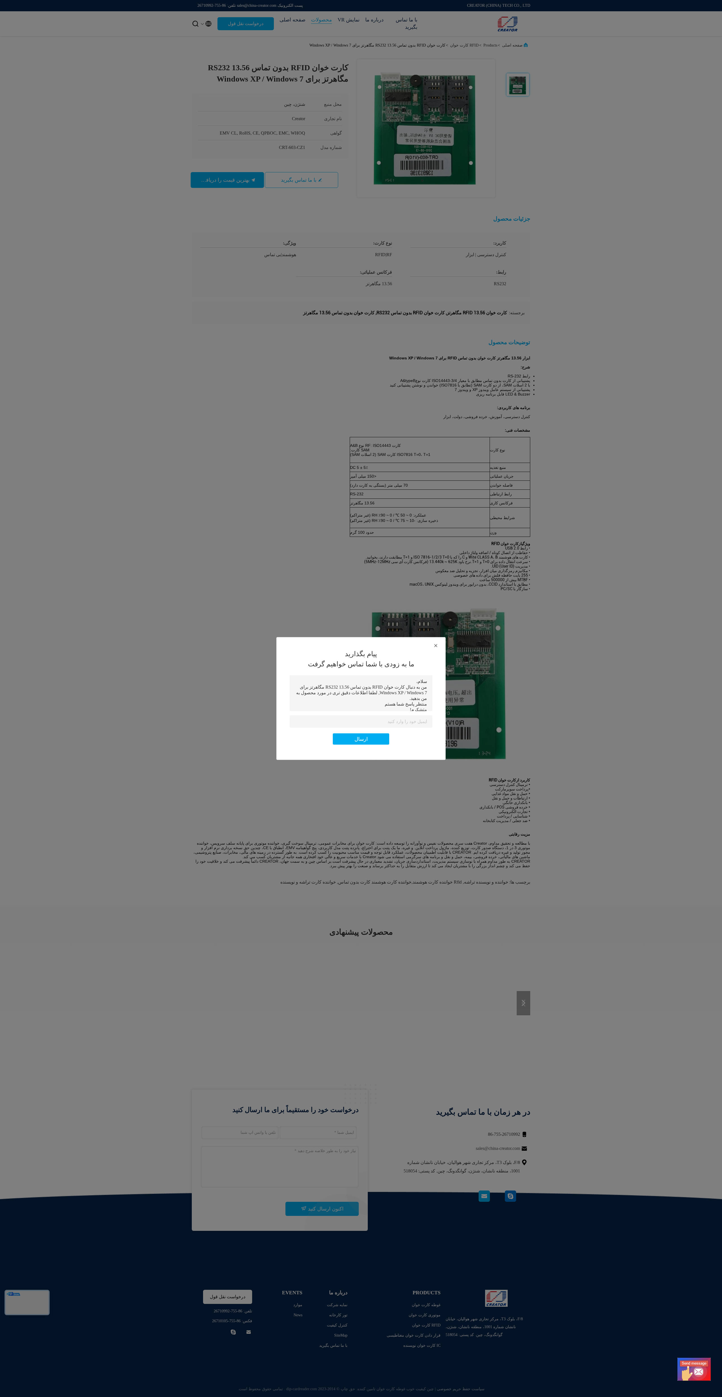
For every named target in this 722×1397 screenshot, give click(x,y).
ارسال (361, 739)
